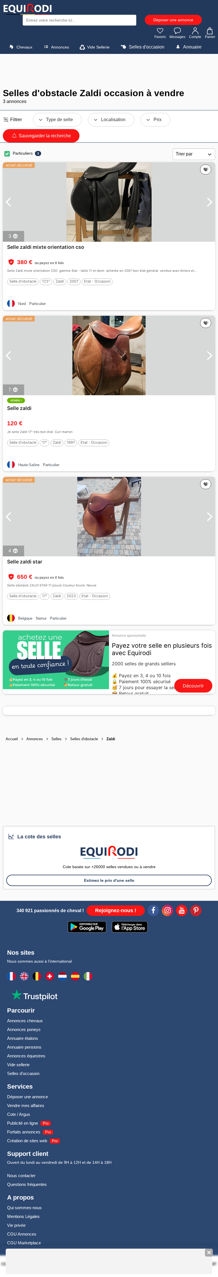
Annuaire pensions (24, 1047)
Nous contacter (21, 1175)
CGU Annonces (21, 1234)
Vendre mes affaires (25, 1105)
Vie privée (16, 1225)
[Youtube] (181, 911)
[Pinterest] (196, 911)
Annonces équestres (26, 1055)
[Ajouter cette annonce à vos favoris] (205, 170)
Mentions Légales (23, 1216)
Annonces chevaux (25, 1020)
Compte (195, 37)
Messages (177, 37)
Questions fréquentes (27, 1184)
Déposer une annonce (173, 20)
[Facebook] (153, 911)
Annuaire (192, 47)
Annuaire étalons (22, 1038)
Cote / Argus (18, 1114)
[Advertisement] (109, 71)
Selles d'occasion (146, 47)
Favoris (160, 37)
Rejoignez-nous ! (115, 910)
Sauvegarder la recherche (44, 135)
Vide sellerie (18, 1064)
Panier (210, 37)
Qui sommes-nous (24, 1207)
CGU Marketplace (24, 1242)
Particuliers (23, 153)
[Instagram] (167, 911)
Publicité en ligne (22, 1123)
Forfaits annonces (23, 1131)
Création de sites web (27, 1140)
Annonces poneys (24, 1029)
